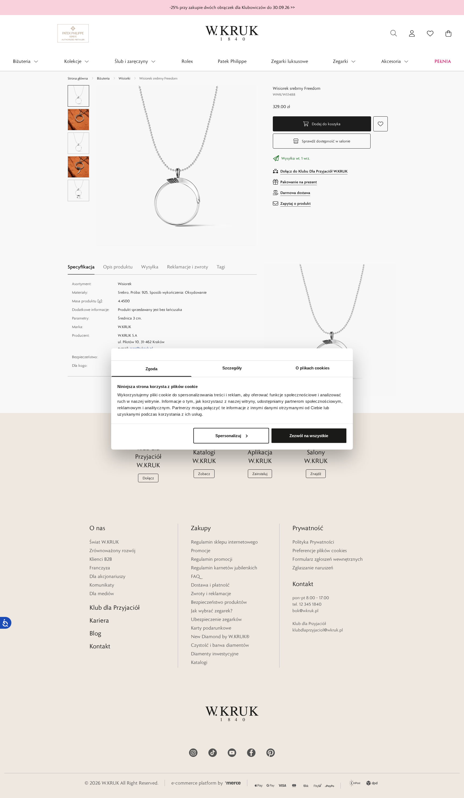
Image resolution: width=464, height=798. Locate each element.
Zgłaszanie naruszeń (312, 568)
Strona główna (78, 78)
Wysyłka (149, 267)
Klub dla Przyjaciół (114, 607)
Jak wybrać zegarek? (212, 611)
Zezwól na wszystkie (308, 435)
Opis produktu (118, 267)
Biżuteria (103, 78)
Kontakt (99, 646)
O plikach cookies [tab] (312, 368)
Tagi (221, 267)
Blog (95, 633)
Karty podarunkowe (211, 628)
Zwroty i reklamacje (211, 593)
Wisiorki (124, 78)
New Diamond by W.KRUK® (220, 636)
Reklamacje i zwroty (187, 267)
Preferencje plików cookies (319, 550)
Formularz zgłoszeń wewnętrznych (327, 559)
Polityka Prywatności (313, 542)
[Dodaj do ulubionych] (380, 123)
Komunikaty (101, 585)
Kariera (99, 620)
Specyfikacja (81, 267)
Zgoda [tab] (152, 368)
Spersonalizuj (228, 435)
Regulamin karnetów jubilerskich (224, 568)
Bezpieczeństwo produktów (219, 602)
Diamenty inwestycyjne (214, 654)
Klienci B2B (100, 559)
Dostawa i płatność (210, 585)
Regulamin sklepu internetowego (224, 542)
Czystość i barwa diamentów (220, 645)
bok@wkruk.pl (305, 610)
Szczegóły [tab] (232, 368)
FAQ (195, 576)
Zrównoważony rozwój (112, 550)
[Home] (232, 33)
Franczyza (99, 568)
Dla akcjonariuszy (107, 576)
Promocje (200, 550)
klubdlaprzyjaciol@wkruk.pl (317, 629)
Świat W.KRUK (104, 542)
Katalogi (199, 662)
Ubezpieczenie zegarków (216, 619)
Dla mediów (101, 593)
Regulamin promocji (211, 559)
